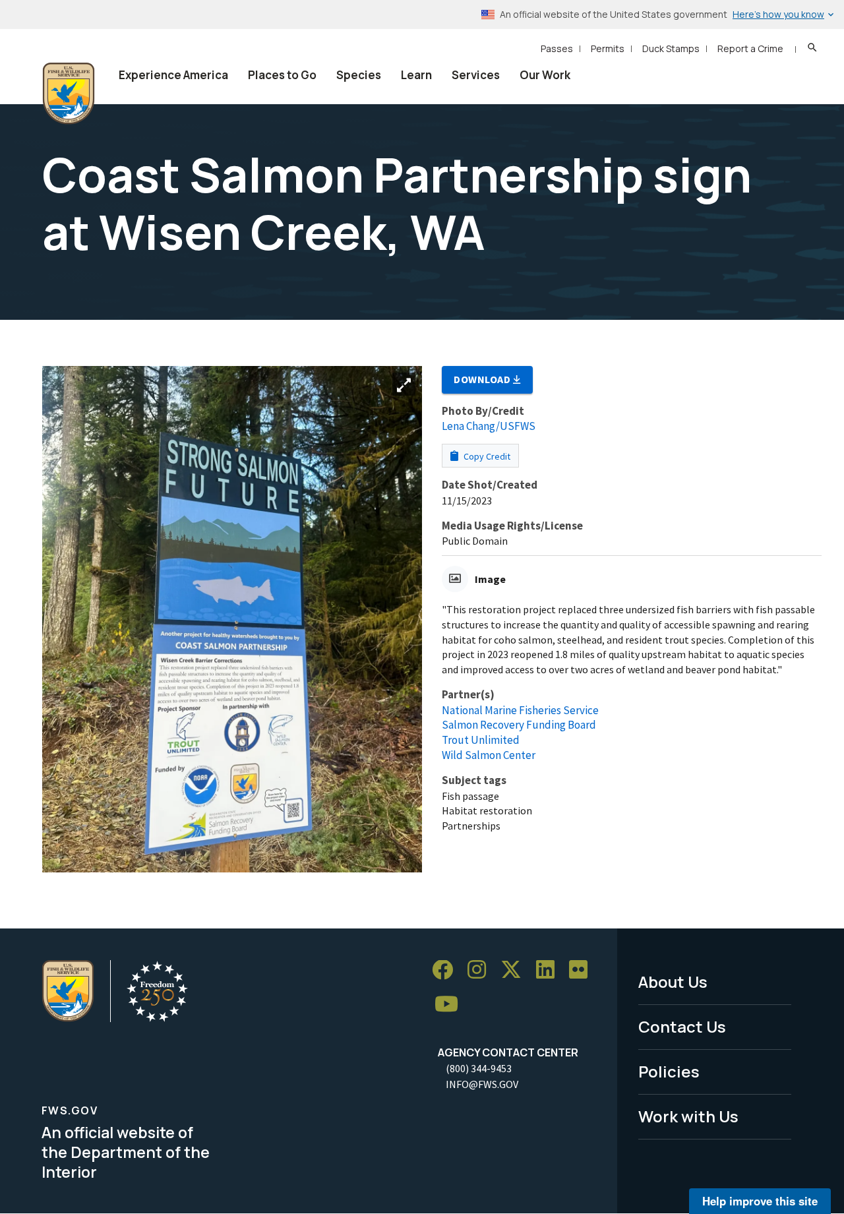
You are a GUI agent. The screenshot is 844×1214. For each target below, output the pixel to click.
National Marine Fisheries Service (520, 710)
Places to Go (282, 74)
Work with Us (688, 1116)
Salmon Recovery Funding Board (519, 724)
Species (358, 74)
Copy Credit (486, 456)
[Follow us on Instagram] (481, 970)
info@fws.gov (482, 1084)
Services (476, 74)
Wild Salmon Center (488, 755)
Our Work (545, 74)
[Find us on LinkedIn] (550, 970)
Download (483, 379)
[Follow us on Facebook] (447, 970)
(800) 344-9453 (479, 1068)
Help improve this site (760, 1201)
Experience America (173, 74)
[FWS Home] (68, 93)
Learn (416, 74)
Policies (669, 1071)
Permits (607, 48)
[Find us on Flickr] (583, 970)
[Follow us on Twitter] (515, 970)
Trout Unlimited (481, 740)
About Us (673, 981)
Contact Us (682, 1026)
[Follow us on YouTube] (451, 1004)
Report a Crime (750, 48)
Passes (557, 48)
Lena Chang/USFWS (488, 426)
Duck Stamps (671, 48)
